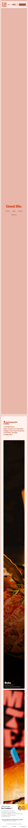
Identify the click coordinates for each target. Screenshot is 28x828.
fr (8, 4)
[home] (4, 4)
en (10, 4)
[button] (15, 4)
